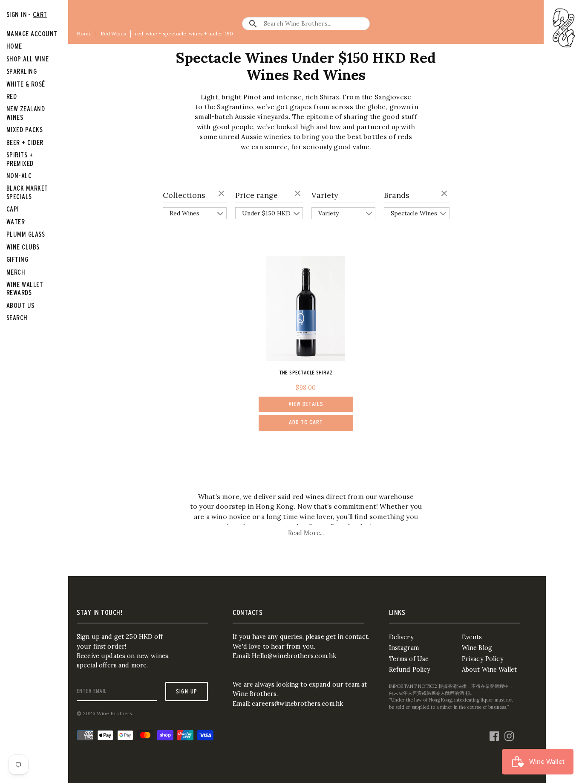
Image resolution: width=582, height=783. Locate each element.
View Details (305, 403)
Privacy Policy (483, 659)
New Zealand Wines (25, 113)
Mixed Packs (24, 129)
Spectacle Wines (414, 213)
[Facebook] (494, 734)
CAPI (12, 209)
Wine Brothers (115, 713)
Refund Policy (410, 669)
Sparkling (21, 71)
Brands (396, 195)
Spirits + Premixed (20, 159)
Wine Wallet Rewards (24, 288)
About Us (20, 305)
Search (17, 318)
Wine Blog (477, 648)
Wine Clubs (23, 247)
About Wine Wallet (489, 669)
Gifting (17, 259)
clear (222, 194)
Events (472, 637)
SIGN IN (16, 14)
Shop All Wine (27, 59)
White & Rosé (25, 84)
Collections (184, 195)
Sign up (187, 691)
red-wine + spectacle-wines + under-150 (184, 33)
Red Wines (113, 33)
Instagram (404, 648)
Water (15, 222)
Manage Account (32, 34)
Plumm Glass (25, 234)
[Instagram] (509, 734)
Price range (256, 195)
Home (84, 33)
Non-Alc (19, 176)
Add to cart (306, 422)
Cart (40, 14)
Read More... (306, 533)
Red (11, 96)
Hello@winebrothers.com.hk (294, 656)
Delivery (401, 637)
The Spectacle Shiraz (306, 372)
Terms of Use (409, 659)
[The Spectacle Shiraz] (306, 308)
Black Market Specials (27, 192)
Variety (324, 195)
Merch (15, 272)
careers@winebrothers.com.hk (297, 704)
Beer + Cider (24, 142)
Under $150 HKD (266, 213)
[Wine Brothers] (564, 28)
